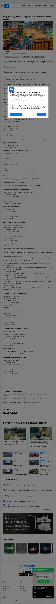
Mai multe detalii (17, 99)
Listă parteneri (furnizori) (15, 109)
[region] (28, 102)
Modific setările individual (15, 114)
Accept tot (42, 114)
